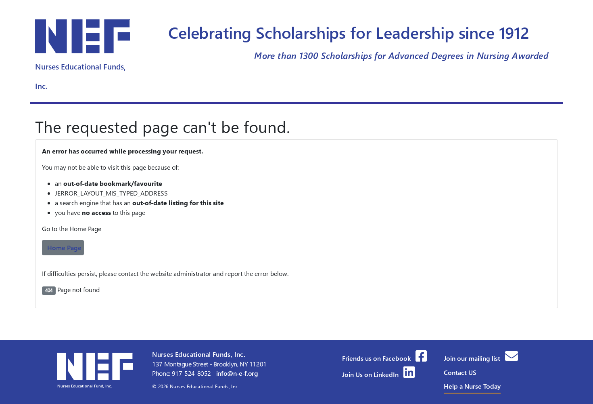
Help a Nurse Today (472, 386)
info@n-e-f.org (237, 373)
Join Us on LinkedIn (371, 374)
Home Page (64, 247)
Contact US (460, 372)
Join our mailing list (473, 358)
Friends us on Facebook (377, 358)
